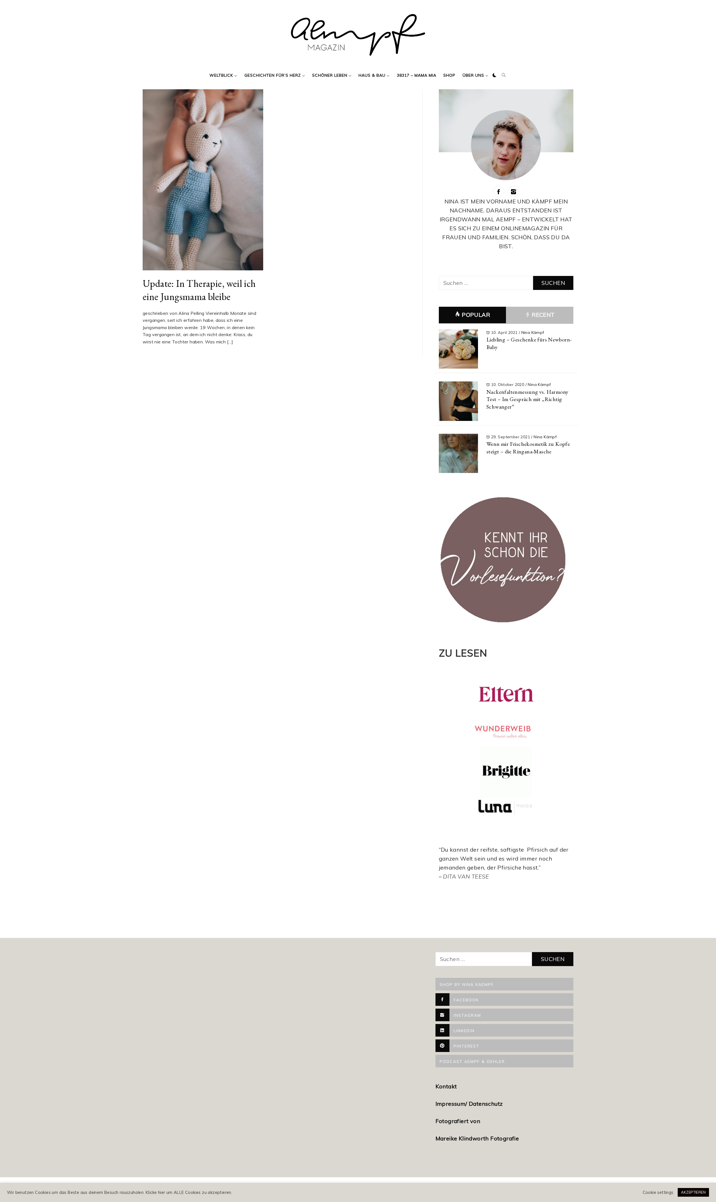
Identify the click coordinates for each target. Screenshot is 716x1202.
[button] (494, 75)
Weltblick (221, 75)
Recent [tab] (542, 314)
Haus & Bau (372, 75)
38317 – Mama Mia (416, 75)
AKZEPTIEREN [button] (693, 1192)
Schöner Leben (329, 75)
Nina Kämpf (532, 332)
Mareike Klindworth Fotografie (477, 1138)
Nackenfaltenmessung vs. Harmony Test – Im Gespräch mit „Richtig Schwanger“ (527, 399)
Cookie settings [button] (658, 1192)
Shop (449, 75)
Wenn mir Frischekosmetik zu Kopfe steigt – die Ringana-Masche (528, 447)
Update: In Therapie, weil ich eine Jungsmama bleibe (199, 290)
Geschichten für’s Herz (272, 75)
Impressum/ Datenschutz (469, 1103)
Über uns (473, 75)
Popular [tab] (476, 314)
